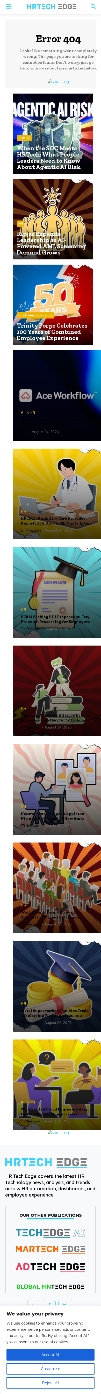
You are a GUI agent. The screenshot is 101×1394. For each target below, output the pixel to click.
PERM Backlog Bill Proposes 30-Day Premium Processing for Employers (55, 619)
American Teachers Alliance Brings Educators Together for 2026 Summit (56, 718)
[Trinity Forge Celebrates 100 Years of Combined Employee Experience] (53, 305)
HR (20, 223)
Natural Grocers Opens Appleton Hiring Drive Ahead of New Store (52, 816)
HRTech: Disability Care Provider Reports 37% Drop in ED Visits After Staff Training (55, 521)
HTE (24, 432)
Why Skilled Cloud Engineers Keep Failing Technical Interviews (55, 1112)
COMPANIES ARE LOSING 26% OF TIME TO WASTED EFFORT (57, 422)
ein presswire (31, 530)
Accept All (50, 1355)
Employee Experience (35, 315)
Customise (50, 1369)
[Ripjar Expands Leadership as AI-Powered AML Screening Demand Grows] (53, 219)
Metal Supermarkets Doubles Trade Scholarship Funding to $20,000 (55, 1013)
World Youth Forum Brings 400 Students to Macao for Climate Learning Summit (51, 915)
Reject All (50, 1383)
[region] (50, 1349)
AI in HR (24, 138)
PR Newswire (30, 727)
